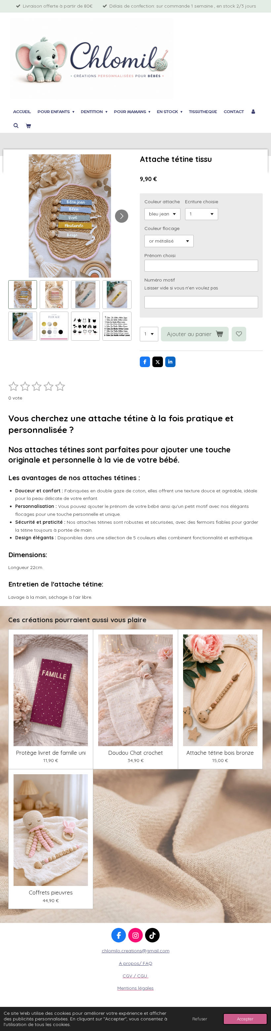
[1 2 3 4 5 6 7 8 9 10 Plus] (149, 334)
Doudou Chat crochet (135, 752)
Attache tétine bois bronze (220, 752)
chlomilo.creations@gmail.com (136, 951)
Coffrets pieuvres (51, 892)
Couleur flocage (161, 228)
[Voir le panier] (28, 126)
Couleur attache (162, 202)
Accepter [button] (245, 1018)
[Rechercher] (16, 125)
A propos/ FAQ (135, 963)
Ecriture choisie (201, 202)
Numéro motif (159, 280)
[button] (22, 294)
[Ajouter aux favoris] (239, 334)
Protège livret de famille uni (51, 752)
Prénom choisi (159, 255)
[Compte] (253, 112)
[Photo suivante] (121, 216)
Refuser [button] (199, 1018)
